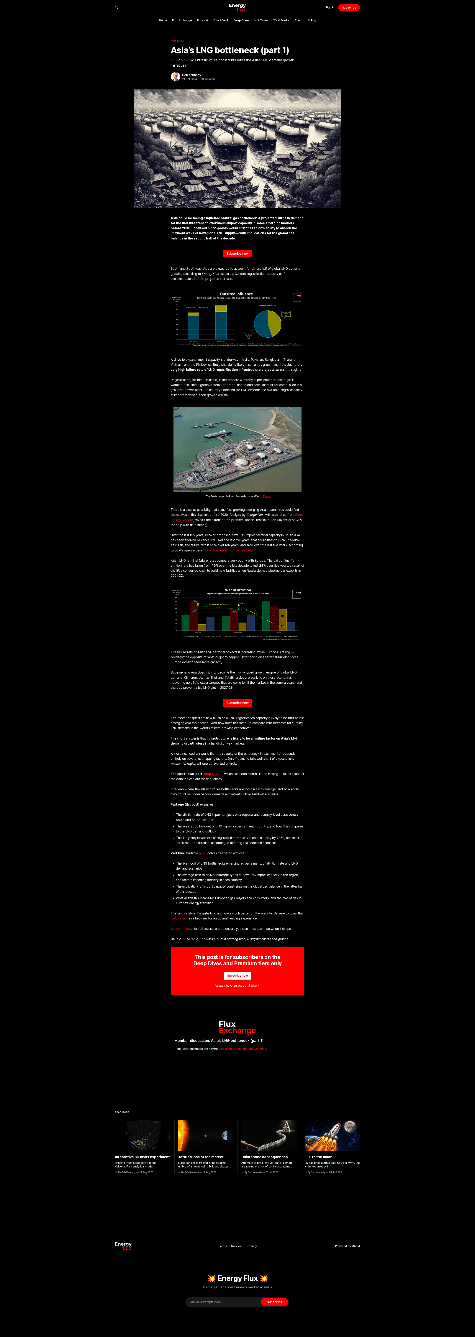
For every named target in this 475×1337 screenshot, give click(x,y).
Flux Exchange (182, 20)
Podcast (202, 20)
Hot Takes (261, 20)
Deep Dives (241, 20)
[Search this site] (116, 7)
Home (163, 20)
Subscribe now (238, 253)
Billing (312, 20)
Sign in (330, 7)
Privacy (252, 1246)
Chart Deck (221, 20)
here (202, 853)
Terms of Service (230, 1246)
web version (179, 918)
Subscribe (349, 7)
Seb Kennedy (191, 75)
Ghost (356, 1246)
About (298, 20)
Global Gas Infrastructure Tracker (227, 550)
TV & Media (281, 20)
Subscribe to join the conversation (242, 1049)
